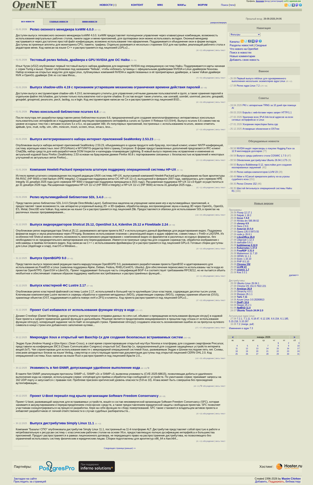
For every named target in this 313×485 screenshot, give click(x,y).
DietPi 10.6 (243, 302)
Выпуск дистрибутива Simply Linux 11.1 (62, 423)
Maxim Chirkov (291, 478)
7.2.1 (239, 318)
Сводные (261, 45)
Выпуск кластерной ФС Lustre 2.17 (58, 285)
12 (247, 348)
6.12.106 (265, 318)
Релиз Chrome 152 (247, 183)
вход (267, 1)
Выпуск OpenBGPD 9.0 (48, 258)
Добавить (261, 481)
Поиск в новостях (241, 52)
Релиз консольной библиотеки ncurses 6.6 (64, 111)
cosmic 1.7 (243, 269)
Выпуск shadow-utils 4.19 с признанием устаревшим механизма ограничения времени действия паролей (115, 87)
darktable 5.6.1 (245, 242)
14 (267, 348)
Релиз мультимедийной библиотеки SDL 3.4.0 (66, 197)
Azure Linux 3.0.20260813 (250, 299)
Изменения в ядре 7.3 (241, 328)
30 (288, 354)
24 (298, 351)
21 (267, 351)
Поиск (224, 4)
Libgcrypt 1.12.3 (245, 239)
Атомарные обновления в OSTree (261, 128)
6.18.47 (255, 318)
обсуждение (205, 50)
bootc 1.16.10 (244, 258)
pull (251, 324)
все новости (27, 21)
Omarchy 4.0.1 (245, 291)
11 (237, 348)
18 (236, 351)
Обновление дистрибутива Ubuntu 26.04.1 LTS (262, 160)
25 (236, 354)
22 (278, 351)
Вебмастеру (293, 481)
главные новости (58, 21)
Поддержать (276, 481)
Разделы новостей (241, 45)
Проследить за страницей (30, 481)
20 (257, 351)
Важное (264, 71)
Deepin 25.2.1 (244, 305)
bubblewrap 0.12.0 (247, 245)
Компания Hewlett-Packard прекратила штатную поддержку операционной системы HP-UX (103, 169)
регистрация (277, 1)
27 (257, 354)
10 (298, 346)
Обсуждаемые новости (263, 141)
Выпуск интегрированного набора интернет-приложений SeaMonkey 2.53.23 (91, 139)
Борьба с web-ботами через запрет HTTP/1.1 (267, 112)
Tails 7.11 (242, 297)
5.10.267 (244, 321)
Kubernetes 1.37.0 (247, 248)
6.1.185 (284, 318)
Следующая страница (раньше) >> (120, 448)
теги (232, 4)
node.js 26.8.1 (244, 234)
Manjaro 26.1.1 (245, 294)
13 (257, 348)
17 (298, 348)
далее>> (294, 275)
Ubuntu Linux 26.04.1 (248, 283)
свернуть (223, 23)
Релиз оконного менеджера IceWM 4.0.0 (62, 29)
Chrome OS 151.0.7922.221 (251, 286)
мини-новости (89, 21)
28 (267, 354)
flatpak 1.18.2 (244, 215)
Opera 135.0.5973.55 (248, 231)
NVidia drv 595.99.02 (248, 220)
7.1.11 (247, 318)
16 (288, 348)
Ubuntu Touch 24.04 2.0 (250, 310)
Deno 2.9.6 (242, 226)
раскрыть (214, 23)
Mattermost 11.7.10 (247, 253)
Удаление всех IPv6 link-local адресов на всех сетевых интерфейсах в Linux (262, 118)
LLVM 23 (242, 267)
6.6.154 (275, 318)
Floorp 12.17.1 (244, 212)
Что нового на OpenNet (244, 49)
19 (247, 351)
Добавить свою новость (244, 59)
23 (288, 351)
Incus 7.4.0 (243, 218)
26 (247, 354)
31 (298, 354)
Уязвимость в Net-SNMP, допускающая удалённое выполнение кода (85, 368)
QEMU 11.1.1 (244, 256)
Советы (263, 98)
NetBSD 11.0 (244, 307)
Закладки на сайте (25, 478)
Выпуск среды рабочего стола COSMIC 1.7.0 (261, 155)
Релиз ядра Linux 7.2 (248, 85)
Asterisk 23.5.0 (245, 229)
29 (278, 354)
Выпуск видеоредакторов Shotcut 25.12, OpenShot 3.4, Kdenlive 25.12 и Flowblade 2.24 (99, 224)
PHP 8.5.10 (243, 261)
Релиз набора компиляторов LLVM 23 (257, 172)
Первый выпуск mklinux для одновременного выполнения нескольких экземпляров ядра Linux (259, 79)
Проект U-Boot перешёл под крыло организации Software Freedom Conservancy (94, 396)
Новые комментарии (242, 56)
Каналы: (235, 41)
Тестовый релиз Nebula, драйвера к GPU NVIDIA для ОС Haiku (80, 60)
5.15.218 (233, 321)
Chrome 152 (243, 264)
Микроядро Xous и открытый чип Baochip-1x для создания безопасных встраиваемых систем (106, 337)
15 (278, 348)
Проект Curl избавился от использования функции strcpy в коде (82, 310)
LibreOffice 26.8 (245, 237)
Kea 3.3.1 (242, 272)
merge (245, 324)
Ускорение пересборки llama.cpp (260, 124)
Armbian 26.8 (244, 288)
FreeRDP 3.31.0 (245, 250)
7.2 (238, 324)
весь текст (220, 50)
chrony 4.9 (243, 223)
